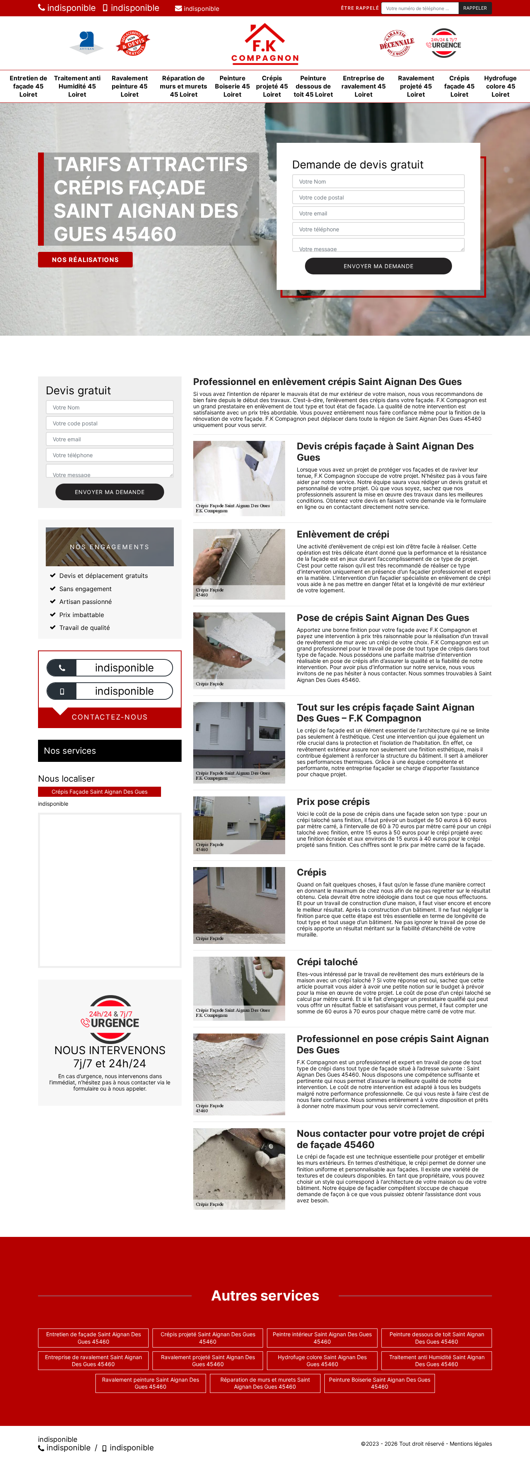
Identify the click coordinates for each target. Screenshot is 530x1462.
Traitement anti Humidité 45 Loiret (77, 86)
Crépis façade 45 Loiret (459, 86)
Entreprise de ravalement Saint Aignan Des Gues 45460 (93, 1360)
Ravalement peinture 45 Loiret (130, 86)
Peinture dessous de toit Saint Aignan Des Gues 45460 (437, 1337)
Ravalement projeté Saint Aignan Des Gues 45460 (208, 1360)
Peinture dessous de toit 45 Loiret (313, 86)
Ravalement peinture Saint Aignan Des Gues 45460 (150, 1383)
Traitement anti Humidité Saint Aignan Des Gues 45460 (437, 1360)
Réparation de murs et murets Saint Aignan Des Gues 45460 (265, 1383)
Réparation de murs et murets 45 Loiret (183, 86)
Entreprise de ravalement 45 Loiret (363, 86)
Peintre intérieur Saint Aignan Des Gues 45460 (322, 1337)
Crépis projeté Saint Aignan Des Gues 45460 (208, 1337)
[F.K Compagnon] (265, 43)
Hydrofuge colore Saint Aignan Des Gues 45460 (322, 1360)
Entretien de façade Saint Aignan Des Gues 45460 (93, 1337)
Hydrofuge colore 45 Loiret (500, 86)
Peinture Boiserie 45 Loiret (232, 86)
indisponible (70, 8)
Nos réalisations (85, 260)
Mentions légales (471, 1443)
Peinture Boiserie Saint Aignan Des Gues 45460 (379, 1383)
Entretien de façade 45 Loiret (28, 86)
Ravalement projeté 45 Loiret (416, 86)
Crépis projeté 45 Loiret (272, 86)
